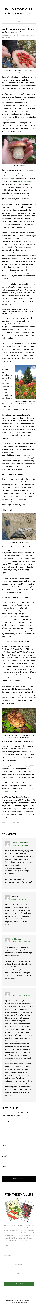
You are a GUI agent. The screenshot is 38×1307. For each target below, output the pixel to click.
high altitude (15, 822)
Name (5, 1145)
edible (6, 822)
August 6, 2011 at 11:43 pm (20, 899)
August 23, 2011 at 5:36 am (20, 941)
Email (4, 1156)
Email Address (18, 1264)
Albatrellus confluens (26, 181)
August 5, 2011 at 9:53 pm (20, 845)
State (18, 1274)
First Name (7, 1246)
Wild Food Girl (19, 9)
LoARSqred (15, 939)
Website (5, 1167)
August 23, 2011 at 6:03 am (20, 995)
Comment (6, 1121)
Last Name (7, 1255)
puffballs (12, 179)
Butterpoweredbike (18, 843)
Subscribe (19, 1284)
